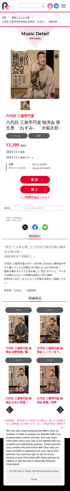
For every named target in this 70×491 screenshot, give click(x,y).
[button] (10, 410)
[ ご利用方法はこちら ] (35, 197)
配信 (35, 179)
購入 (35, 189)
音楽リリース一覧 (20, 17)
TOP (4, 17)
